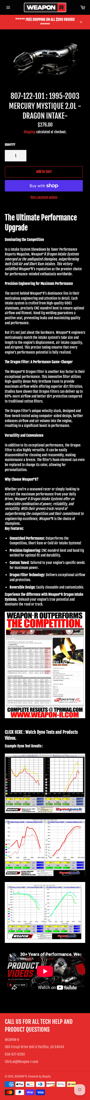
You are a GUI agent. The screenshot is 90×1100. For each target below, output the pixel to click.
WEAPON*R (21, 1076)
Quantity (10, 144)
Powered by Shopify (39, 1076)
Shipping (30, 132)
